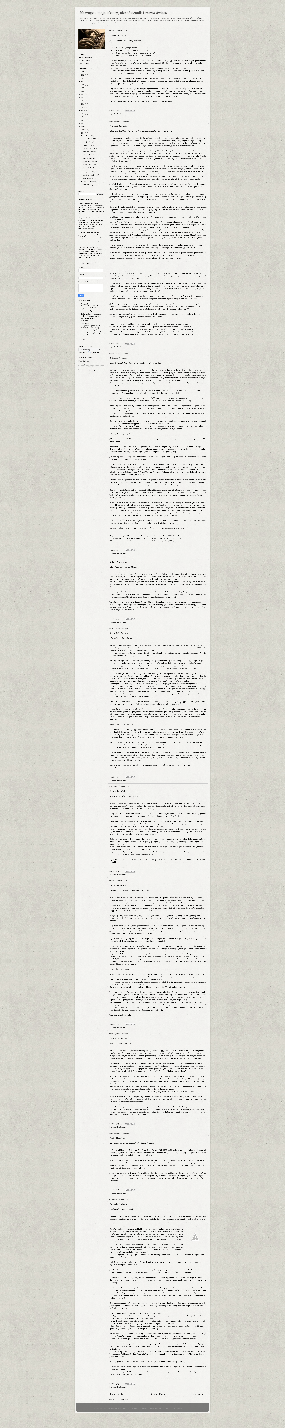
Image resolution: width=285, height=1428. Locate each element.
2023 (83, 81)
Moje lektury (121, 114)
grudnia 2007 (88, 136)
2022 (83, 85)
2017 (83, 101)
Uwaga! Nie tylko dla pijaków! (89, 232)
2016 (83, 104)
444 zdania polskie (117, 36)
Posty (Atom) (123, 1399)
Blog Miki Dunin (84, 361)
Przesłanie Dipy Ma (118, 1039)
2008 (83, 130)
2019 (83, 94)
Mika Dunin (85, 324)
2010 (83, 123)
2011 (83, 120)
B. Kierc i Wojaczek (118, 358)
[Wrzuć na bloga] (128, 111)
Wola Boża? (85, 306)
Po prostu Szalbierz (118, 1204)
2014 (83, 110)
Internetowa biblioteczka (87, 367)
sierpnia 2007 (88, 181)
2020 (83, 91)
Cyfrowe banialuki (117, 791)
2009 (83, 126)
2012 (83, 117)
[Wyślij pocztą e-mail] (126, 111)
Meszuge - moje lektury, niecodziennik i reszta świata (123, 13)
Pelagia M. (84, 304)
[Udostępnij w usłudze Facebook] (132, 111)
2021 (83, 88)
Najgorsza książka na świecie (88, 218)
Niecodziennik (83, 60)
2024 (83, 78)
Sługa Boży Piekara (118, 633)
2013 (83, 114)
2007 (83, 133)
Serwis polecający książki (87, 370)
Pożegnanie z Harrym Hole (88, 247)
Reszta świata (83, 63)
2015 (83, 107)
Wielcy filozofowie (117, 1138)
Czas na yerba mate (85, 364)
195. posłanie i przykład (89, 326)
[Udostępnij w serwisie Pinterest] (134, 111)
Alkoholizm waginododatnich (88, 203)
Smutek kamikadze (118, 886)
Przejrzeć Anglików (118, 126)
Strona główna (158, 1394)
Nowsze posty (116, 1394)
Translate (95, 352)
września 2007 (88, 178)
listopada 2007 (88, 172)
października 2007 (90, 175)
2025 (83, 75)
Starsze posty (200, 1394)
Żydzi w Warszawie (118, 562)
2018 (83, 97)
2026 (83, 72)
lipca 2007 (87, 185)
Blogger (188, 1408)
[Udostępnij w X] (130, 111)
